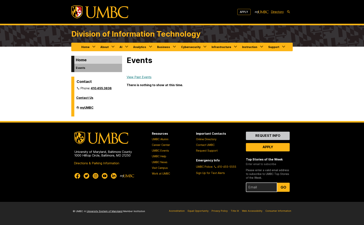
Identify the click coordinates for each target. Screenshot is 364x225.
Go (283, 187)
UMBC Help (159, 156)
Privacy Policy (220, 210)
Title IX (235, 210)
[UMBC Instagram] (95, 176)
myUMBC (86, 109)
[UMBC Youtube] (104, 176)
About (104, 47)
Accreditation (177, 210)
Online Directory (206, 139)
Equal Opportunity (198, 210)
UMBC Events (160, 150)
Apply (244, 11)
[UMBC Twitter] (86, 176)
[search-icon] (288, 12)
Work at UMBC (161, 173)
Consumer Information (278, 210)
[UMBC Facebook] (77, 176)
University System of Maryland (104, 211)
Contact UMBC (205, 144)
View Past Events (139, 77)
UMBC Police (204, 166)
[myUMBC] (262, 12)
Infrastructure (221, 47)
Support (273, 47)
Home (85, 47)
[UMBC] (99, 12)
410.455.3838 (101, 88)
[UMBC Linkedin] (114, 176)
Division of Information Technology (136, 34)
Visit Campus (160, 167)
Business (163, 47)
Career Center (161, 144)
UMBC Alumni (160, 139)
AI (121, 47)
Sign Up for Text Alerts (210, 173)
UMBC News (159, 162)
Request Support (207, 150)
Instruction (249, 47)
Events (80, 67)
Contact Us (84, 98)
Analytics (139, 47)
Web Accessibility (252, 210)
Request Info (267, 136)
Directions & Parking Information (96, 163)
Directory (277, 12)
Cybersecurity (191, 47)
